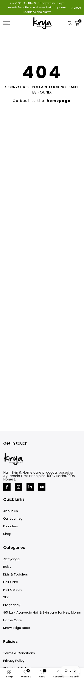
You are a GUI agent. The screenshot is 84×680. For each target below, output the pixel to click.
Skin (6, 597)
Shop (7, 533)
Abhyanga (11, 559)
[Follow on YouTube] (41, 487)
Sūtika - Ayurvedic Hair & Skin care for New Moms (42, 612)
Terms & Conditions (19, 653)
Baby (7, 566)
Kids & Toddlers (15, 574)
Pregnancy (11, 605)
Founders (10, 526)
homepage (58, 100)
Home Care (12, 620)
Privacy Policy (13, 660)
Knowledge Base (16, 627)
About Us (10, 511)
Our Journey (12, 518)
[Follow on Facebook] (7, 487)
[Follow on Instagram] (18, 487)
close (77, 7)
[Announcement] (37, 7)
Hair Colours (12, 589)
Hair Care (10, 582)
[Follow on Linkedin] (30, 487)
